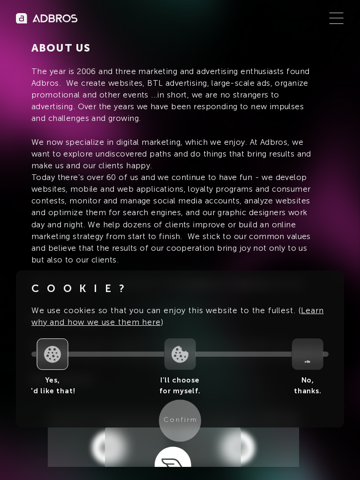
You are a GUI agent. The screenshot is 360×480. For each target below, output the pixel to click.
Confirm (181, 420)
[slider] (52, 354)
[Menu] (336, 18)
